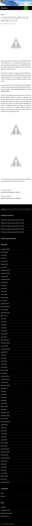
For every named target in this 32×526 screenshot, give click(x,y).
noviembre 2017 (5, 306)
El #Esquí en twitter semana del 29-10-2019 (12, 232)
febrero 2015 (4, 406)
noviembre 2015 (5, 379)
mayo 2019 (4, 255)
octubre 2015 (4, 382)
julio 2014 (3, 427)
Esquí (2, 14)
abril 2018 (3, 291)
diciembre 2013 (5, 449)
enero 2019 (4, 267)
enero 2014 (4, 446)
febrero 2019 (4, 264)
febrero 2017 (4, 334)
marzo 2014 (4, 439)
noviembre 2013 (5, 452)
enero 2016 (4, 373)
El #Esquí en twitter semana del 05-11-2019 (12, 229)
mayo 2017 (4, 324)
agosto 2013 (4, 461)
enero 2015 (4, 409)
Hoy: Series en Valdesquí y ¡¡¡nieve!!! (10, 191)
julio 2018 (3, 285)
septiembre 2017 (5, 312)
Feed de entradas (5, 510)
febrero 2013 (4, 476)
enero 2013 (4, 479)
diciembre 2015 (5, 376)
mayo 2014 (4, 433)
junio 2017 (4, 321)
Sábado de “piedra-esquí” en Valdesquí (11, 197)
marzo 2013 (4, 473)
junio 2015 (4, 394)
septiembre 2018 (5, 279)
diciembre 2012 (5, 482)
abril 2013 (3, 470)
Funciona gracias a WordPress (7, 524)
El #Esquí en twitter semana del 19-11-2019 (12, 223)
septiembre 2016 (5, 349)
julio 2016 (3, 355)
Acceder (3, 507)
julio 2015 (3, 391)
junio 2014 (4, 430)
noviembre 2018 (5, 273)
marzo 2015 (4, 403)
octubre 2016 (4, 346)
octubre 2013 (4, 455)
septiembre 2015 (5, 385)
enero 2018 (4, 300)
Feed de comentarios (6, 513)
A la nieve (4, 8)
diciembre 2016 (5, 340)
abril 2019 (3, 258)
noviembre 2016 (5, 343)
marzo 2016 (4, 367)
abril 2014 (3, 436)
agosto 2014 (4, 424)
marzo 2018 (4, 294)
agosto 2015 (4, 388)
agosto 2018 (4, 282)
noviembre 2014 (5, 415)
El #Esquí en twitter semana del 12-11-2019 (12, 226)
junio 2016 (4, 358)
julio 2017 (3, 318)
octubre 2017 (4, 309)
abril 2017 (3, 327)
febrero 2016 (4, 370)
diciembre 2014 (5, 412)
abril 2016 (3, 364)
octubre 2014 (4, 418)
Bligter (13, 23)
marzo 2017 (4, 331)
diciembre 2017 (5, 303)
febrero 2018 (4, 297)
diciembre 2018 (5, 270)
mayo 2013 (4, 467)
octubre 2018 (4, 276)
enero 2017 (4, 337)
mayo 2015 (4, 397)
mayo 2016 (4, 361)
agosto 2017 (4, 315)
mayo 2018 (4, 288)
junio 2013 (4, 464)
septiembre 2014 (5, 421)
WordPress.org (5, 516)
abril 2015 (3, 400)
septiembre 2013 (5, 458)
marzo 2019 (4, 261)
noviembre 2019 (5, 249)
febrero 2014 (4, 443)
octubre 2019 (4, 252)
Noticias (3, 496)
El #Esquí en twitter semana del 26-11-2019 (12, 220)
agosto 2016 (4, 352)
